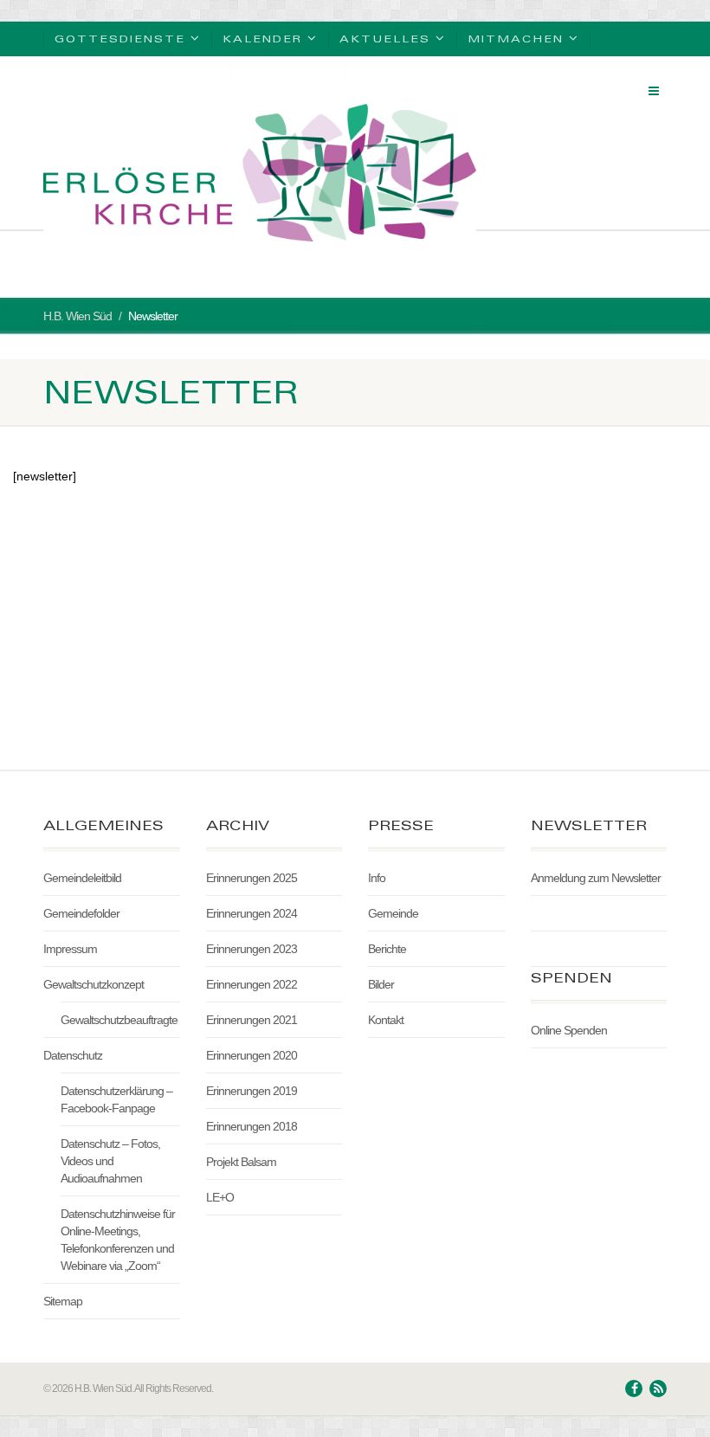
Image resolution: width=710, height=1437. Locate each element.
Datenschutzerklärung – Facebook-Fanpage (116, 1099)
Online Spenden (569, 1030)
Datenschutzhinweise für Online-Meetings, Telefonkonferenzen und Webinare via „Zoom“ (118, 1240)
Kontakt (385, 1020)
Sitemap (62, 1301)
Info (376, 878)
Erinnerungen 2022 (251, 984)
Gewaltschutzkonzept (93, 984)
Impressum (70, 949)
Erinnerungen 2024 (251, 913)
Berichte (387, 949)
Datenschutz (72, 1055)
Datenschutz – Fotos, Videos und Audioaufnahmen (110, 1161)
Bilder (381, 984)
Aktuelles (384, 38)
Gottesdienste (120, 38)
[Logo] (259, 173)
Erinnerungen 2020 (251, 1055)
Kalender (262, 38)
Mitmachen (516, 38)
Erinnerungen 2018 (251, 1126)
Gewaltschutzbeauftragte (119, 1020)
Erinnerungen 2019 (251, 1091)
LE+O (220, 1197)
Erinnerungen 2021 (251, 1020)
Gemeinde (393, 913)
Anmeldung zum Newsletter (596, 878)
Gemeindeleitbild (82, 878)
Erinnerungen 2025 (251, 878)
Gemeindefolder (81, 913)
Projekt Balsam (241, 1162)
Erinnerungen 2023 (251, 949)
